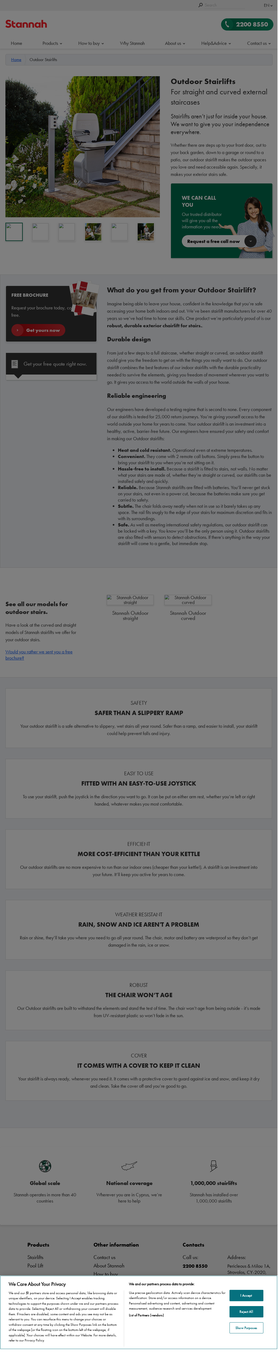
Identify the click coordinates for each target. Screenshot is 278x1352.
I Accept (246, 1295)
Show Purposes (246, 1328)
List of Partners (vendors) (146, 1315)
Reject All (246, 1311)
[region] (138, 1312)
